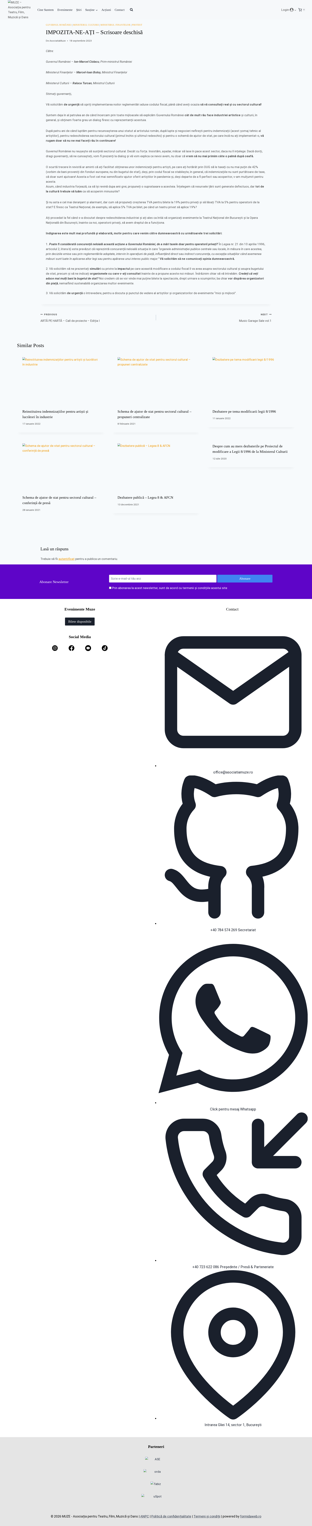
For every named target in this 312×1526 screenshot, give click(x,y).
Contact (120, 10)
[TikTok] (104, 648)
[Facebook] (71, 648)
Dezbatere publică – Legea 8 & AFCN (145, 497)
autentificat (66, 559)
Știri (79, 10)
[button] (295, 9)
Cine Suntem (45, 10)
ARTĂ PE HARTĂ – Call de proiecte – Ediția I (70, 318)
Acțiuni (106, 10)
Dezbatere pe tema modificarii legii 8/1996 (244, 411)
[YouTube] (88, 648)
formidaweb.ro (250, 1516)
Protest (137, 25)
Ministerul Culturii (86, 25)
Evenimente (65, 10)
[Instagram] (55, 648)
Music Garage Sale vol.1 (255, 318)
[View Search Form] (131, 10)
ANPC (144, 1516)
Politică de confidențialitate (171, 1516)
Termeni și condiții (207, 1516)
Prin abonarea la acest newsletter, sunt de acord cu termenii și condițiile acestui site (169, 588)
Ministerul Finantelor (115, 25)
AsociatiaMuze (57, 40)
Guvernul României (58, 25)
